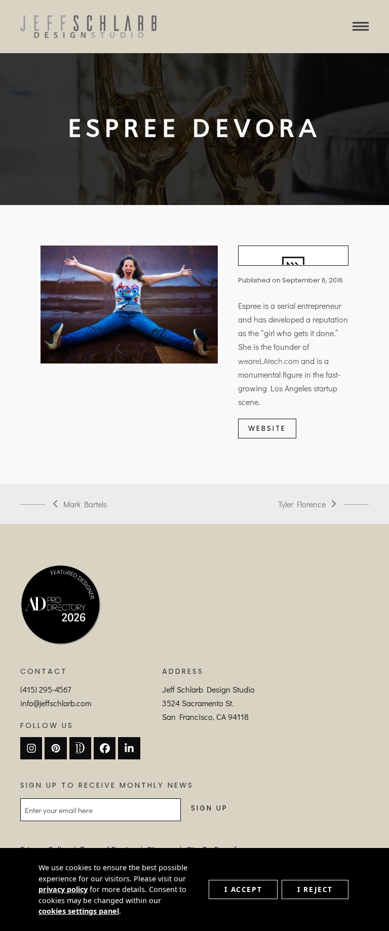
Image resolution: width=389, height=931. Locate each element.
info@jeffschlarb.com (55, 703)
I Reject (315, 889)
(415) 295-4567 (45, 689)
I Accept (243, 889)
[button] (361, 26)
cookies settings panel (78, 911)
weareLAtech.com (268, 360)
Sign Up (209, 808)
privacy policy (63, 889)
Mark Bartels (80, 505)
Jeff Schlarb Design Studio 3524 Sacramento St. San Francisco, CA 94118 (208, 703)
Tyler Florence (302, 505)
